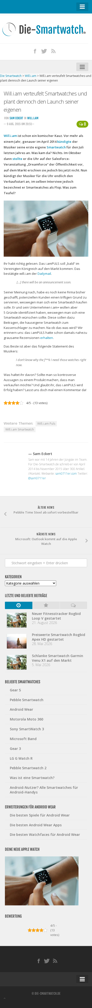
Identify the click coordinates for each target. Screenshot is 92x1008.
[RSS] (53, 51)
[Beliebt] (46, 605)
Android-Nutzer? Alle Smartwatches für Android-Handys (44, 789)
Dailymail (44, 273)
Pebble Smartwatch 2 (28, 768)
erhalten (46, 338)
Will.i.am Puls (46, 423)
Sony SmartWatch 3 (27, 729)
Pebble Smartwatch (26, 699)
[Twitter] (44, 51)
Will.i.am (32, 118)
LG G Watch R (21, 758)
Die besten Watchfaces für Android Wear (45, 834)
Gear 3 (15, 748)
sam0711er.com (66, 473)
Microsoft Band (23, 738)
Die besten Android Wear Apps (36, 825)
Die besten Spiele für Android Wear (40, 815)
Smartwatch (56, 147)
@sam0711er (37, 478)
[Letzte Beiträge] (18, 605)
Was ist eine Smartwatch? (32, 777)
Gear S (15, 690)
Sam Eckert (16, 118)
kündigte (64, 141)
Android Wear (21, 709)
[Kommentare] (73, 605)
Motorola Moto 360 (26, 719)
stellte (17, 158)
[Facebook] (35, 51)
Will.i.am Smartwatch (19, 429)
